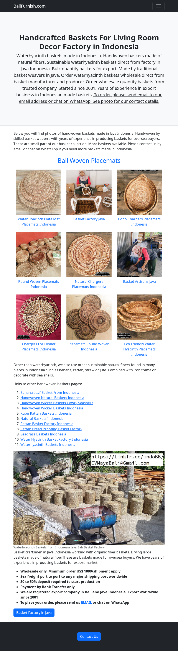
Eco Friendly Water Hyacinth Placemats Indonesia (139, 349)
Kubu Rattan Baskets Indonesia (46, 413)
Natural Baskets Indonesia (42, 418)
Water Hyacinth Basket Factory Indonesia (54, 439)
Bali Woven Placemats (89, 160)
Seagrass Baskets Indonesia (43, 434)
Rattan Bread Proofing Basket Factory (51, 429)
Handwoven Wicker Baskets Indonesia (51, 408)
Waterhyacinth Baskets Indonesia (47, 444)
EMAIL (86, 602)
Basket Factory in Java (34, 612)
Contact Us (89, 636)
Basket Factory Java (89, 219)
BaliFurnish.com (29, 6)
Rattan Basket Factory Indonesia (46, 423)
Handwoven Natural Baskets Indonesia (52, 397)
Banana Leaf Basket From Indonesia (49, 392)
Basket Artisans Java (139, 281)
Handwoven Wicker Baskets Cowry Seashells (56, 403)
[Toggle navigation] (158, 6)
